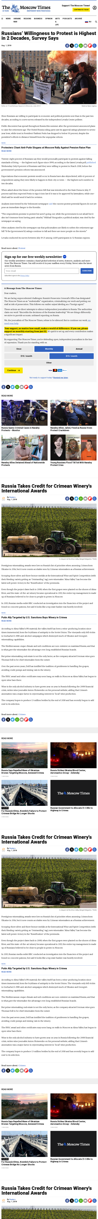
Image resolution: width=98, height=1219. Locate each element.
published (91, 162)
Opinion (48, 19)
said (51, 204)
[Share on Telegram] (76, 46)
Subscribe (87, 271)
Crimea (21, 714)
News (8, 19)
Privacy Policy (24, 275)
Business (38, 19)
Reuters (12, 497)
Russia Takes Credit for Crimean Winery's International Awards (46, 488)
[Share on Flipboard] (90, 46)
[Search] (96, 21)
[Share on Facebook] (67, 46)
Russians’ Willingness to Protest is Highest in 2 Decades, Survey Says (48, 36)
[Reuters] (3, 499)
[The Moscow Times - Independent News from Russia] (25, 8)
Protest (21, 248)
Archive (78, 19)
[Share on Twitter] (72, 46)
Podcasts (67, 19)
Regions (27, 19)
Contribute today (81, 10)
